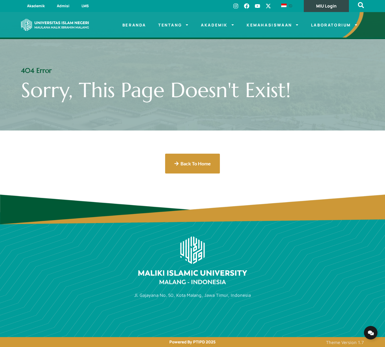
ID (290, 5)
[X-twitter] (268, 6)
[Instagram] (235, 6)
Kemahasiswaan (269, 25)
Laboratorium (331, 25)
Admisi (63, 5)
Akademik (36, 5)
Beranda (134, 25)
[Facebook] (246, 6)
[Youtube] (257, 6)
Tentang (170, 25)
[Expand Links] (370, 332)
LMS (85, 5)
